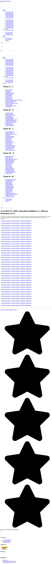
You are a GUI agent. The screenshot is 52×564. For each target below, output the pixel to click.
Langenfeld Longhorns (10, 146)
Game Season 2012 (9, 27)
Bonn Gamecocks (9, 98)
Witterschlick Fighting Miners (11, 194)
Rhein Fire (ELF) (9, 181)
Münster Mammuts (9, 163)
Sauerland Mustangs (10, 187)
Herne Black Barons (10, 136)
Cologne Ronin (9, 106)
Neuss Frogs (8, 164)
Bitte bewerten (3, 529)
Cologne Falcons (9, 104)
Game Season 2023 (9, 15)
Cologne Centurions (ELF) (11, 101)
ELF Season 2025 (9, 32)
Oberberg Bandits (9, 167)
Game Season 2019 (9, 19)
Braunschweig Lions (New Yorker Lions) (14, 99)
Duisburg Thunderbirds (10, 115)
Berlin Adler (8, 90)
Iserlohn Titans (8, 138)
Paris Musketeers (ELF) (10, 171)
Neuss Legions (9, 166)
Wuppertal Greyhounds (10, 196)
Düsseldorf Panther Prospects (11, 119)
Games (4, 10)
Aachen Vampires (9, 89)
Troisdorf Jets (8, 192)
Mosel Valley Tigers (10, 158)
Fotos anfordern (9, 39)
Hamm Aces (8, 135)
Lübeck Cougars (9, 148)
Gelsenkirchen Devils (10, 125)
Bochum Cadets (9, 96)
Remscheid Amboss (10, 180)
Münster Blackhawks (10, 161)
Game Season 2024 (9, 14)
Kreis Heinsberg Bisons (10, 145)
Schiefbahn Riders (9, 188)
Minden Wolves (9, 157)
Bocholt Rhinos (9, 95)
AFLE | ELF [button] (5, 76)
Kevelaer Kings (9, 140)
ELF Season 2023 (9, 34)
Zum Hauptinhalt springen (6, 1)
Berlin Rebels (8, 91)
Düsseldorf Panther (9, 118)
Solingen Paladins (9, 190)
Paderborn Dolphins (10, 169)
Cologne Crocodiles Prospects (12, 103)
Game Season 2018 (9, 21)
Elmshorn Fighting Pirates (11, 120)
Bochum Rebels (9, 97)
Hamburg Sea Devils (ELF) (11, 134)
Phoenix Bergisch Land (10, 172)
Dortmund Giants (9, 113)
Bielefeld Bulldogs (9, 94)
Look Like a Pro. (9, 38)
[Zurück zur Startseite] (8, 6)
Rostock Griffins (9, 185)
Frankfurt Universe (9, 124)
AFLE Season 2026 (10, 30)
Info (4, 37)
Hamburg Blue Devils (10, 131)
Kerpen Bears (8, 139)
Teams (4, 35)
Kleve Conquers (9, 143)
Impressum (5, 560)
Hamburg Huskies (9, 132)
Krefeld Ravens (9, 144)
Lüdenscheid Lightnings (10, 150)
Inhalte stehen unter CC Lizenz (9, 562)
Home (4, 9)
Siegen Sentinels (9, 189)
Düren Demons (9, 116)
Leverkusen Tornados (10, 147)
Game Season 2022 (9, 16)
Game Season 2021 (9, 17)
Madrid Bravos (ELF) (10, 156)
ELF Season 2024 (9, 33)
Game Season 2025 (9, 13)
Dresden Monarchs (9, 114)
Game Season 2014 (9, 25)
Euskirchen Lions (9, 123)
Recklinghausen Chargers (11, 179)
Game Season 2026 (9, 11)
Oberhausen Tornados (10, 168)
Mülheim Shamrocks (10, 160)
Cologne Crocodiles (10, 102)
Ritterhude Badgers (9, 184)
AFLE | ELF (5, 29)
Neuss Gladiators (9, 165)
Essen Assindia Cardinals (11, 122)
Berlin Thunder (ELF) (10, 93)
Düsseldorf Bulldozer (10, 117)
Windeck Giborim (9, 195)
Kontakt (7, 40)
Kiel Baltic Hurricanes (10, 142)
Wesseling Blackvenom (10, 193)
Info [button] (4, 197)
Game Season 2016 (9, 23)
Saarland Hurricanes (10, 186)
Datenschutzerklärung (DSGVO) (9, 561)
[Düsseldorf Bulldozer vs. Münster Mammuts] (16, 221)
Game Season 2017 (9, 22)
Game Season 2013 (9, 26)
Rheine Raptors (9, 182)
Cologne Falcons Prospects (11, 105)
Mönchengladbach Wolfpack (11, 159)
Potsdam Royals (9, 173)
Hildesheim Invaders (10, 137)
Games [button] (4, 58)
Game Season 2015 (9, 24)
